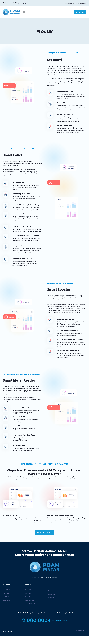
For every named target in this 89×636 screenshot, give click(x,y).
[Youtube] (23, 3)
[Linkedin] (25, 3)
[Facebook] (18, 3)
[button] (23, 12)
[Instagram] (20, 3)
